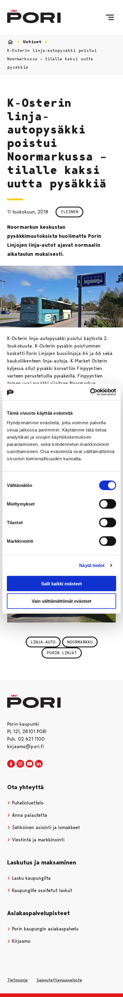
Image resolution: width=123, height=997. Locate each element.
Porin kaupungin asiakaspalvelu (44, 929)
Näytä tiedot (91, 565)
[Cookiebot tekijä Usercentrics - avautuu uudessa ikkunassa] (90, 392)
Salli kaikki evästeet (61, 583)
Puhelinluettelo (27, 803)
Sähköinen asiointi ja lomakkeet (45, 827)
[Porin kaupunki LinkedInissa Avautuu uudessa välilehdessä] (39, 764)
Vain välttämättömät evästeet (61, 601)
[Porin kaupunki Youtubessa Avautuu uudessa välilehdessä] (29, 764)
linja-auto (43, 642)
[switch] (107, 504)
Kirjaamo (20, 941)
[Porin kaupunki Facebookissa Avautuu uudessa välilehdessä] (11, 764)
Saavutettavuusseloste (59, 980)
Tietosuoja (17, 980)
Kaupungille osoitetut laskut (41, 890)
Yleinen (69, 211)
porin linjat (62, 652)
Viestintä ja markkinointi (37, 840)
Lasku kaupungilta (30, 878)
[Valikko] (110, 17)
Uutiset (32, 41)
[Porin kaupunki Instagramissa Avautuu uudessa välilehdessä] (20, 764)
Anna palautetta (28, 815)
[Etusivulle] (34, 16)
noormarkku (80, 642)
